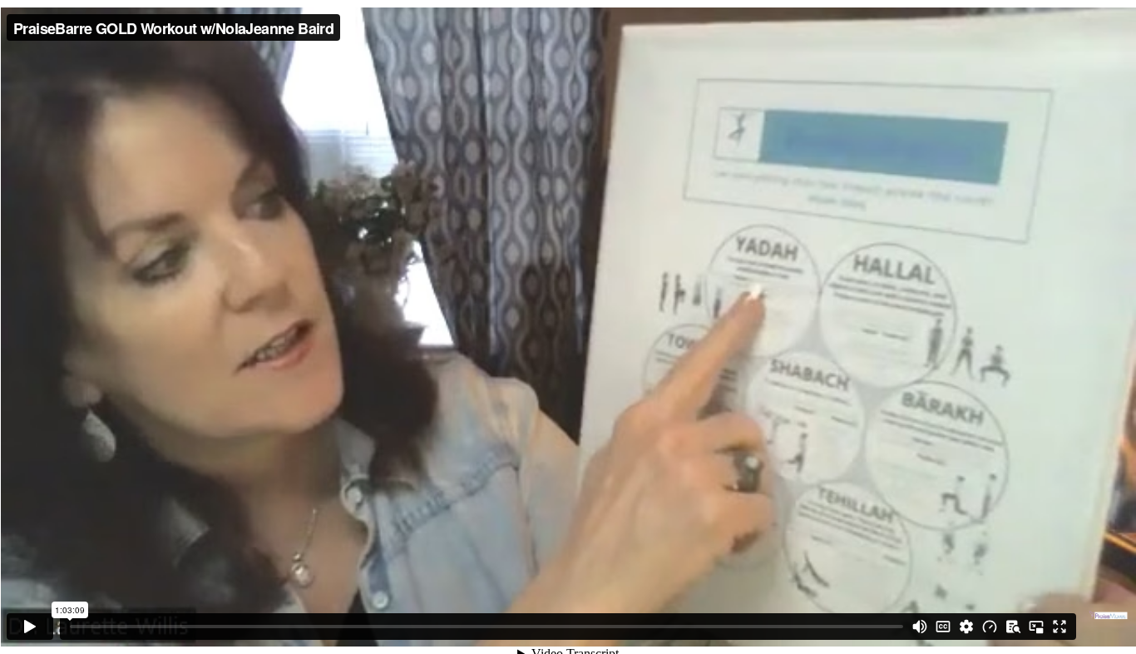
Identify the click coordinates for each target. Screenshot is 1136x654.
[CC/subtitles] (943, 627)
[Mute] (920, 627)
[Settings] (966, 627)
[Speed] (990, 627)
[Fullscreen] (1059, 627)
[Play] (30, 626)
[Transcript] (1013, 627)
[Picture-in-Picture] (1036, 627)
